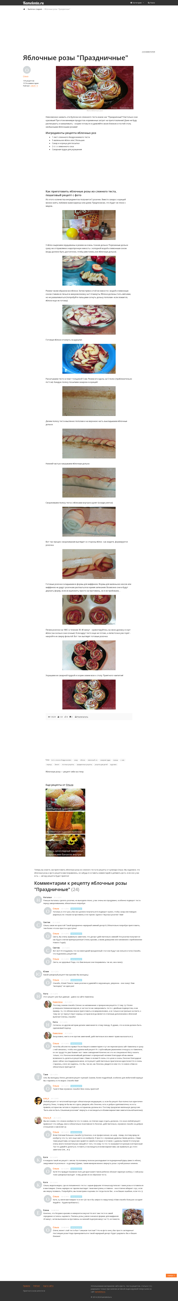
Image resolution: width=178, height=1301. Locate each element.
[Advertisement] (89, 30)
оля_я (46, 1098)
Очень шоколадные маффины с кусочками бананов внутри (65, 852)
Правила (26, 1286)
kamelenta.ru (100, 1292)
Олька (25, 76)
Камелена (57, 1002)
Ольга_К (47, 1117)
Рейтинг (36, 1286)
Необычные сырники (59, 808)
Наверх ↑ (171, 1275)
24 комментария (148, 52)
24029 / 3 (34, 86)
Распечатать (82, 717)
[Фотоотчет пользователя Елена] (133, 1217)
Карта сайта (48, 1286)
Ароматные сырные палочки (64, 831)
